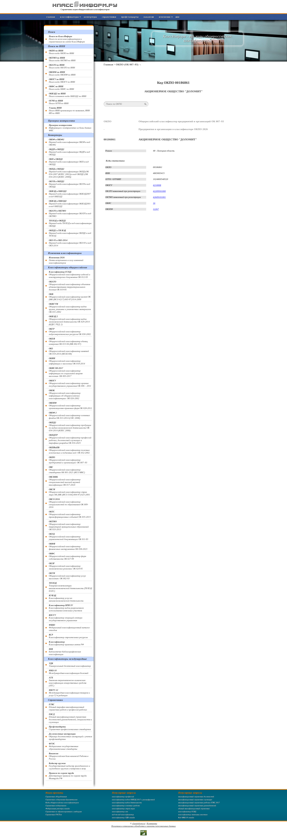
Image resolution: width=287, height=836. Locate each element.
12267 (156, 209)
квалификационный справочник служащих (195, 800)
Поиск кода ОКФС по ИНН (61, 87)
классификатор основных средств (126, 806)
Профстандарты (130, 17)
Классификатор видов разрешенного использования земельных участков (66, 608)
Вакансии (149, 17)
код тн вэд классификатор (123, 815)
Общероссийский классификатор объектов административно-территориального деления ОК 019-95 (69, 285)
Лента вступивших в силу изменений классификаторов (66, 260)
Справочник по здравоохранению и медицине (64, 812)
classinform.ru (138, 823)
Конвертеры (90, 17)
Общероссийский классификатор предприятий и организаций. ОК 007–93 (68, 460)
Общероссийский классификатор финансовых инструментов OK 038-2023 (68, 546)
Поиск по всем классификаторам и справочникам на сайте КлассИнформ (67, 39)
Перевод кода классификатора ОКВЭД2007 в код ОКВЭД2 (70, 194)
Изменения (164, 17)
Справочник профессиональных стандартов (70, 728)
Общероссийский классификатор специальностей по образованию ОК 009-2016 (68, 503)
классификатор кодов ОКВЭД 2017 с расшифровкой (133, 800)
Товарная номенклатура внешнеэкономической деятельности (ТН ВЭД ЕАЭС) (70, 587)
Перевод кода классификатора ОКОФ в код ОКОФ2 (69, 142)
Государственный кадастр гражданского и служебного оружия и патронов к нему (69, 766)
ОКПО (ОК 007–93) (127, 64)
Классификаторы (69, 17)
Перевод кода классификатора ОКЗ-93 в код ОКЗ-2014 (70, 243)
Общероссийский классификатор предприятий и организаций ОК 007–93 (181, 121)
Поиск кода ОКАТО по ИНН (62, 66)
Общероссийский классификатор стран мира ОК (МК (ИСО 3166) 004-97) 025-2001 (69, 492)
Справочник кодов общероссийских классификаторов (85, 9)
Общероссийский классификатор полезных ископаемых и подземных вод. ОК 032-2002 (69, 450)
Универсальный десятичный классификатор (70, 664)
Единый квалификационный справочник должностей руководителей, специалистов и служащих (70, 718)
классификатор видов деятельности (127, 803)
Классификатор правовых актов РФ (66, 643)
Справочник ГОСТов (54, 815)
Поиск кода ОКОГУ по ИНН (62, 80)
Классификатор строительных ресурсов (68, 636)
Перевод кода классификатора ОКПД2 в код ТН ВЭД (70, 233)
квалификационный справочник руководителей (197, 806)
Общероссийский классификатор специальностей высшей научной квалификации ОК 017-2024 (65, 481)
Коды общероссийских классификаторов (62, 803)
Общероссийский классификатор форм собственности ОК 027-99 (67, 556)
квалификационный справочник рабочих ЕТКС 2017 (199, 803)
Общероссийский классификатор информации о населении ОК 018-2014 (67, 361)
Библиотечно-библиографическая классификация (65, 652)
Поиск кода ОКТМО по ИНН (62, 59)
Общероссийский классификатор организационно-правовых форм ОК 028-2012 (70, 405)
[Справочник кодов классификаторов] (85, 6)
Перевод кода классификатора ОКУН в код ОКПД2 (69, 184)
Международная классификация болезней (68, 671)
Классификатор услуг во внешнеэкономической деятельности (66, 598)
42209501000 (159, 191)
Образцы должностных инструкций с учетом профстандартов (70, 736)
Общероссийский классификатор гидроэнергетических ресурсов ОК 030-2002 (70, 331)
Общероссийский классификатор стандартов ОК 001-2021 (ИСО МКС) (67, 470)
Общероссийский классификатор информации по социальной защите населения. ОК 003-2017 (66, 372)
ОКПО (107, 121)
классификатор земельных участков (192, 815)
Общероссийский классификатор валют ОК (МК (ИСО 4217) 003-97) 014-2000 (70, 297)
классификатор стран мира (123, 809)
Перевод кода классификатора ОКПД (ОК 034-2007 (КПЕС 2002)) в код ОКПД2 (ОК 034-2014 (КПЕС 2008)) (69, 173)
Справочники (109, 17)
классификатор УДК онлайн (123, 818)
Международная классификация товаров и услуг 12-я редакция (69, 693)
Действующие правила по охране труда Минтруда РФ (68, 776)
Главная (50, 17)
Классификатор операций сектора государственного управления (65, 618)
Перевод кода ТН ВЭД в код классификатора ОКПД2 (70, 223)
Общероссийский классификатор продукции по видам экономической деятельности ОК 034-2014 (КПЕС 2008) (70, 426)
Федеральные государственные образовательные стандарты (63, 746)
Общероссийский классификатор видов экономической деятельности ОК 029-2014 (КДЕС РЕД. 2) (69, 320)
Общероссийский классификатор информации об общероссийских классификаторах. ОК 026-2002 (65, 394)
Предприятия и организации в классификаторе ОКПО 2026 (173, 129)
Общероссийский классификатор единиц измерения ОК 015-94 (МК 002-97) (68, 341)
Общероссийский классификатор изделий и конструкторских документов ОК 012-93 (69, 274)
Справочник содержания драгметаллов (61, 800)
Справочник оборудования (56, 797)
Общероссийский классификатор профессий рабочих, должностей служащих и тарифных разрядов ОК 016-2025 (70, 439)
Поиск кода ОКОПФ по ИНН (62, 73)
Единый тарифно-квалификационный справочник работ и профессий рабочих (68, 707)
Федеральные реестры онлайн (58, 809)
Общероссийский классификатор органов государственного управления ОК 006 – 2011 (70, 383)
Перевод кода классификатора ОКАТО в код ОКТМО (70, 213)
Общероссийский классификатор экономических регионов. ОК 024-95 (66, 566)
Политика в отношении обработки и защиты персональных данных (143, 826)
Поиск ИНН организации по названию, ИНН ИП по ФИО (69, 110)
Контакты (152, 823)
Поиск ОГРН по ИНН (58, 102)
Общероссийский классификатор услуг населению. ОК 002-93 (67, 576)
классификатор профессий (123, 797)
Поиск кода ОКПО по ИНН (61, 52)
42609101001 (159, 197)
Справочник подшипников (56, 806)
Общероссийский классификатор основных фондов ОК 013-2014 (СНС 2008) (69, 415)
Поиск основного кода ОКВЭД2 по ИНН (67, 94)
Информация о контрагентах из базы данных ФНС (70, 128)
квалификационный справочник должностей (196, 797)
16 (154, 203)
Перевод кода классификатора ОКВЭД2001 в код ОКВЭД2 (70, 204)
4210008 (157, 185)
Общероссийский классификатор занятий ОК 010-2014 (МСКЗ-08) (69, 351)
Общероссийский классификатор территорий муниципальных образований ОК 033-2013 (69, 525)
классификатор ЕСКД (187, 812)
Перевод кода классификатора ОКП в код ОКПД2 (69, 162)
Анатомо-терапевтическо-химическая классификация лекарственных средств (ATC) (67, 681)
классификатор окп (120, 812)
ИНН (178, 17)
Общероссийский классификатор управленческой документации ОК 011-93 (68, 536)
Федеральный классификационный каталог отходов (69, 627)
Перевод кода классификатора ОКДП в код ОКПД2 (69, 152)
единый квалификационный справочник (194, 809)
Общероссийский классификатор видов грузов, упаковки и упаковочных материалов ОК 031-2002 (70, 308)
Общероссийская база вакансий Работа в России (68, 756)
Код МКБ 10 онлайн (186, 818)
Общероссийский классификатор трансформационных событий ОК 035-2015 (70, 514)
